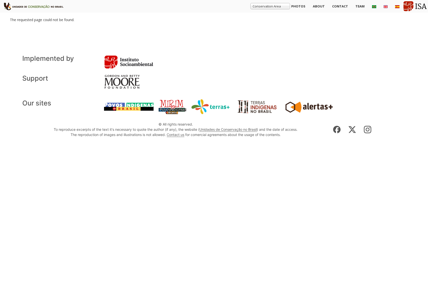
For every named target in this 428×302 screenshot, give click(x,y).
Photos (298, 6)
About (319, 6)
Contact (340, 6)
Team (360, 6)
